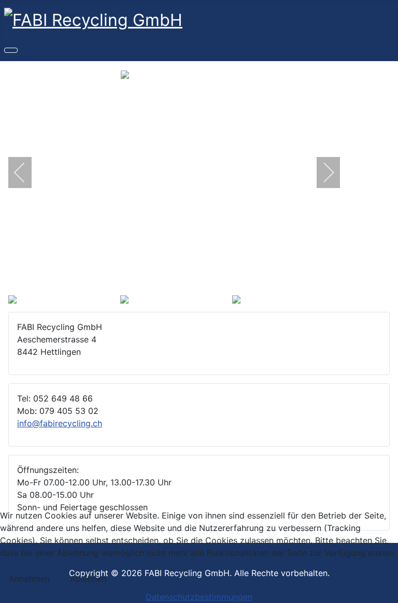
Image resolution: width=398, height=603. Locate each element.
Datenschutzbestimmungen (199, 597)
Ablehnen (88, 578)
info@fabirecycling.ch (59, 423)
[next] (322, 172)
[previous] (26, 172)
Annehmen (29, 578)
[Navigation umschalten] (11, 50)
